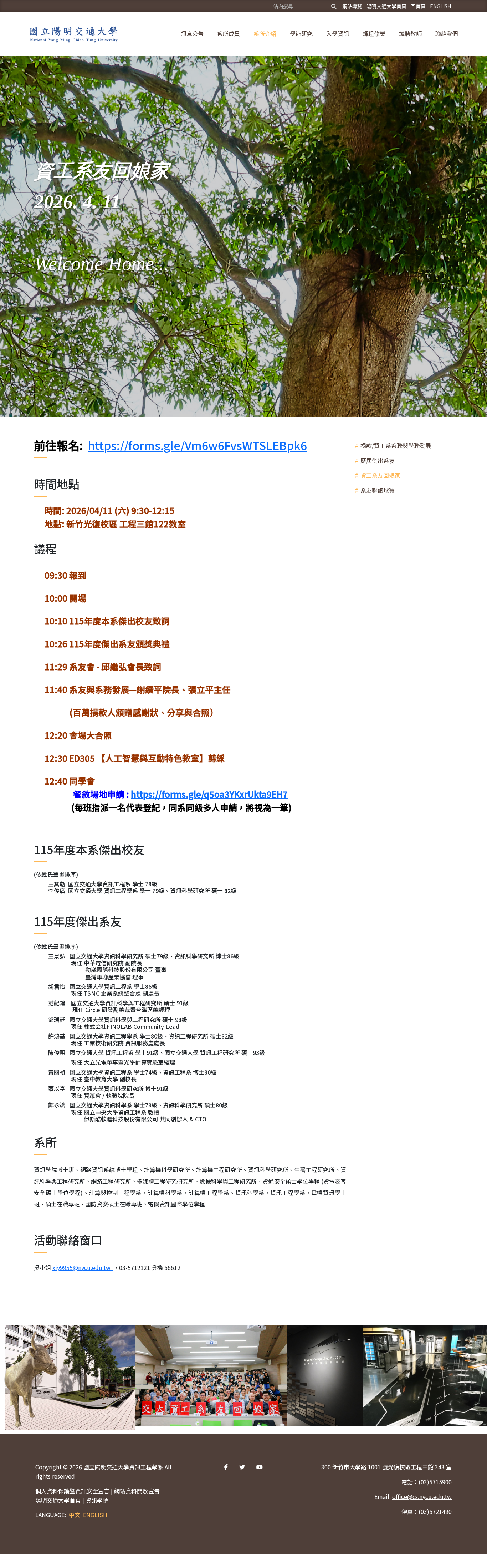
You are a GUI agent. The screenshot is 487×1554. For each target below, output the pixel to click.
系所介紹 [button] (264, 33)
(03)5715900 (435, 1482)
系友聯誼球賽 (377, 490)
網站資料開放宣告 (137, 1490)
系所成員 (228, 33)
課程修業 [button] (374, 33)
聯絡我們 (446, 33)
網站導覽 (352, 6)
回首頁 (418, 6)
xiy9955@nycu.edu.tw (81, 1267)
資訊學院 (97, 1500)
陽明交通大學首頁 (386, 6)
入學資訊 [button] (337, 33)
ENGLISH (440, 6)
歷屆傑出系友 (377, 460)
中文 (74, 1514)
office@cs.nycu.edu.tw (422, 1496)
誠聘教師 (410, 33)
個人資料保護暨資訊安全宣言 (73, 1490)
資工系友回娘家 (380, 475)
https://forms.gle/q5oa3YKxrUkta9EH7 (209, 794)
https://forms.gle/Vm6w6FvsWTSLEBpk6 (197, 445)
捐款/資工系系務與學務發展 (395, 445)
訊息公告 (192, 33)
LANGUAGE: (50, 1514)
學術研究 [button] (301, 33)
